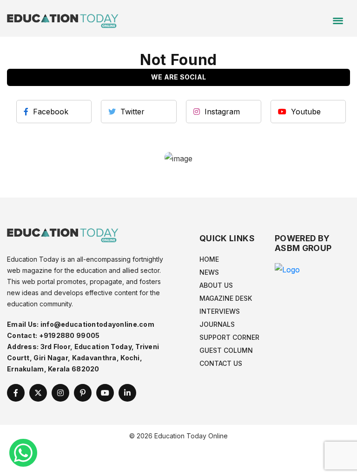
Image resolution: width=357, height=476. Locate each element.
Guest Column (226, 350)
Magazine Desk (225, 298)
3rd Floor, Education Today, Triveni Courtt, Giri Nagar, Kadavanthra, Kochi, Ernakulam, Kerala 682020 (83, 358)
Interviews (219, 311)
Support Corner (229, 337)
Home (209, 259)
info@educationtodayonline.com (97, 324)
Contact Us (220, 363)
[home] (63, 17)
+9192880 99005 (69, 335)
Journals (217, 324)
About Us (216, 285)
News (209, 272)
